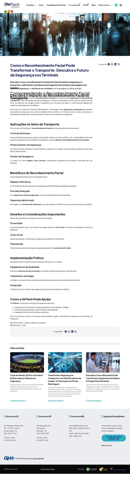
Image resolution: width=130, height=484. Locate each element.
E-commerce (74, 5)
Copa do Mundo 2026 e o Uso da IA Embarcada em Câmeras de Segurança (26, 378)
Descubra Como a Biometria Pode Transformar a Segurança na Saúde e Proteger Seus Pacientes (103, 378)
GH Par (86, 5)
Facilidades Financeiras (56, 5)
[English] (12, 11)
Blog (93, 5)
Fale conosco (103, 5)
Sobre (41, 5)
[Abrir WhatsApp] (125, 479)
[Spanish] (8, 11)
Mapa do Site (107, 445)
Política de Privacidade (48, 469)
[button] (109, 64)
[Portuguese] (5, 11)
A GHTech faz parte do (29, 458)
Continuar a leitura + (18, 401)
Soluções (30, 5)
